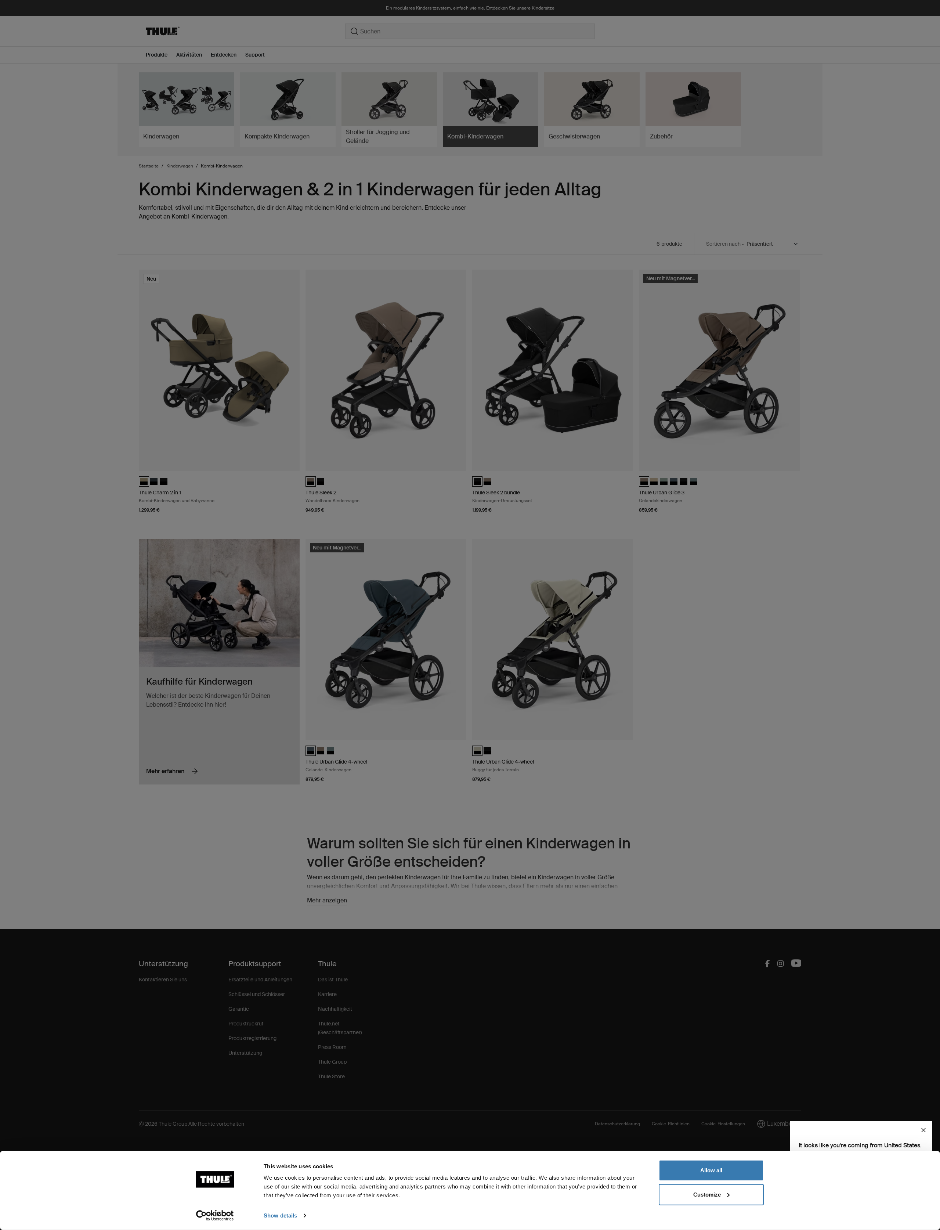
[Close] (923, 1130)
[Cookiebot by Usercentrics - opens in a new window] (215, 1215)
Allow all (711, 1170)
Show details (280, 1215)
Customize (707, 1194)
